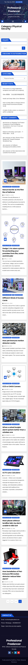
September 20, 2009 (9, 475)
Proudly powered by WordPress (9, 660)
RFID (13, 294)
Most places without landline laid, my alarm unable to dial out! (11, 523)
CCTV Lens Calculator (11, 473)
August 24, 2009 (8, 581)
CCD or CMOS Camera (11, 386)
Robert (5, 131)
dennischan (6, 122)
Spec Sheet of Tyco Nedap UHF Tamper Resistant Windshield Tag (13, 139)
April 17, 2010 (8, 258)
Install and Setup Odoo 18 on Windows (14, 98)
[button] (22, 21)
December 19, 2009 (9, 435)
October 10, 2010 (9, 195)
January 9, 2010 (8, 389)
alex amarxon (6, 137)
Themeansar (14, 662)
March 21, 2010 (8, 303)
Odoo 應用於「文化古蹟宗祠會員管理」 (14, 94)
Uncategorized (15, 186)
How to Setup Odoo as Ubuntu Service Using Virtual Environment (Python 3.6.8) (14, 104)
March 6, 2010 (8, 346)
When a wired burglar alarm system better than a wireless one (13, 429)
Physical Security (7, 186)
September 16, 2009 (9, 528)
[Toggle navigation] (13, 21)
